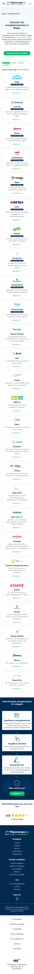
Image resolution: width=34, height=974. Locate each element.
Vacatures (17, 889)
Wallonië (21, 62)
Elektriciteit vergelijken (17, 866)
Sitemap (17, 944)
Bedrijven (17, 872)
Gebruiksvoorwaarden (17, 924)
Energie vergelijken (17, 863)
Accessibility (17, 949)
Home (4, 13)
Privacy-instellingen (17, 934)
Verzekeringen (17, 851)
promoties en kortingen (23, 37)
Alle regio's (6, 62)
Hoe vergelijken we (17, 939)
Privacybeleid (17, 919)
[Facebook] (17, 899)
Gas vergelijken (17, 869)
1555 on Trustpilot (18, 819)
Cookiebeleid (17, 929)
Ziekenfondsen (17, 854)
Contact (17, 886)
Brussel (14, 62)
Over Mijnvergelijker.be (17, 884)
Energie (17, 843)
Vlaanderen (6, 65)
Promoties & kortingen (17, 874)
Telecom (17, 848)
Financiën (17, 846)
